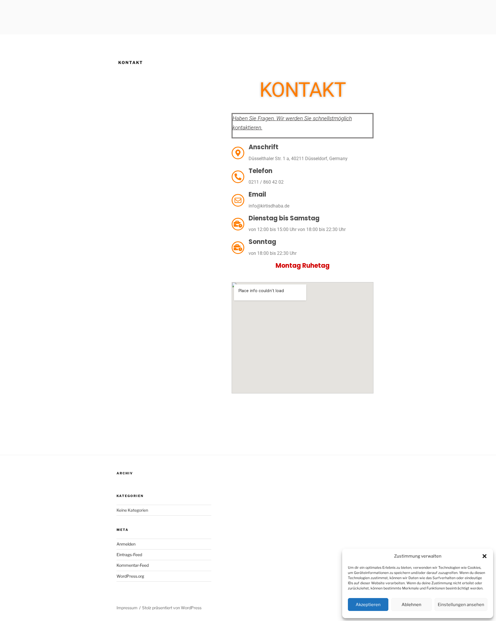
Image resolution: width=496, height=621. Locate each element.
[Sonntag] (238, 247)
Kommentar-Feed (133, 565)
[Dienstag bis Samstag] (238, 224)
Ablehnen (411, 604)
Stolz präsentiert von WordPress (172, 607)
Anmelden (126, 544)
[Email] (238, 200)
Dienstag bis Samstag (284, 218)
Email (257, 194)
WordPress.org (130, 576)
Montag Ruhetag (303, 265)
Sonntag (262, 241)
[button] (484, 556)
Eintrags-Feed (129, 554)
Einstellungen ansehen (461, 604)
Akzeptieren (368, 604)
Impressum (127, 607)
